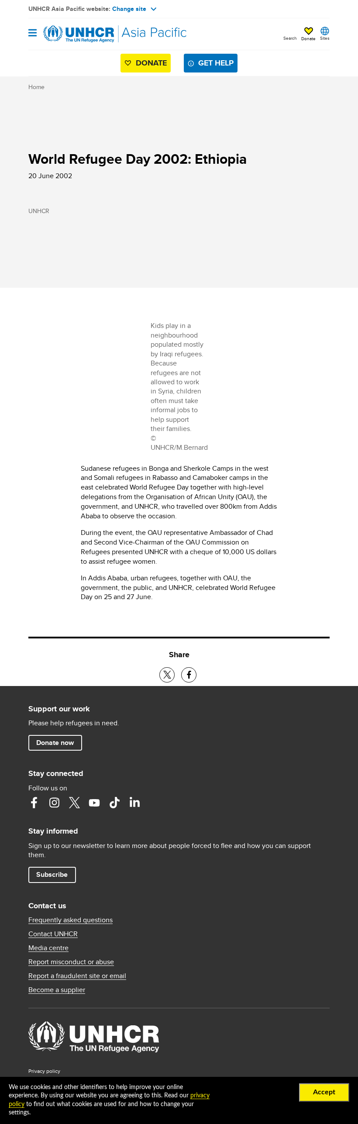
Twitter (74, 802)
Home (36, 87)
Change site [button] (129, 8)
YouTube (94, 802)
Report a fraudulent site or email (77, 976)
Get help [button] (216, 63)
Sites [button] (325, 38)
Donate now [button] (55, 743)
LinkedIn (134, 802)
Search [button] (290, 38)
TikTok (114, 802)
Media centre (48, 948)
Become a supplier (56, 990)
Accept (324, 1092)
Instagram (54, 802)
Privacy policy (44, 1071)
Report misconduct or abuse (71, 962)
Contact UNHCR (53, 934)
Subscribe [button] (52, 874)
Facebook (34, 802)
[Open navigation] (32, 33)
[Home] (73, 34)
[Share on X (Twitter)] (167, 675)
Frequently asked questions (70, 920)
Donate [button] (308, 38)
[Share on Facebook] (188, 675)
